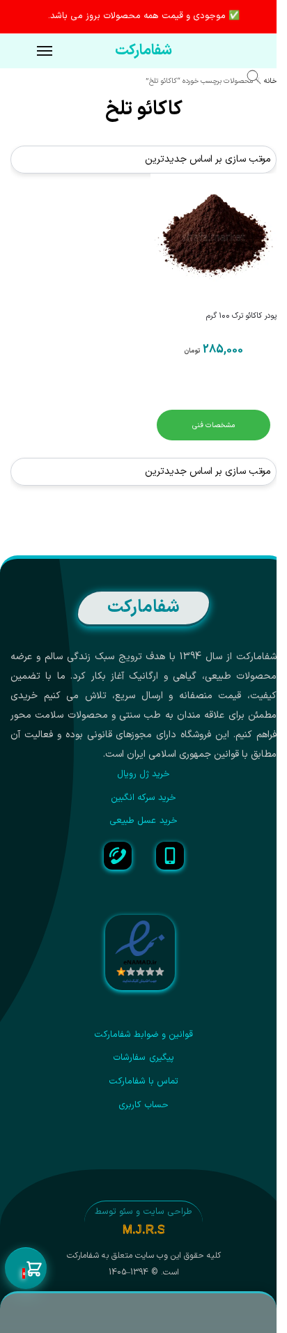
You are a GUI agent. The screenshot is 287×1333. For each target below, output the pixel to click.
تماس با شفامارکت (144, 1081)
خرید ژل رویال (144, 774)
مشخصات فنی (213, 425)
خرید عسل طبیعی (143, 821)
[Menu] (31, 51)
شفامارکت (143, 51)
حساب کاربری (143, 1105)
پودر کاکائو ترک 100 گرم (241, 316)
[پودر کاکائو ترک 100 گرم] (213, 237)
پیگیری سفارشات (143, 1058)
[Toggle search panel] (261, 79)
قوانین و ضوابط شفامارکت (144, 1035)
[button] (26, 1269)
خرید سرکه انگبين (144, 798)
